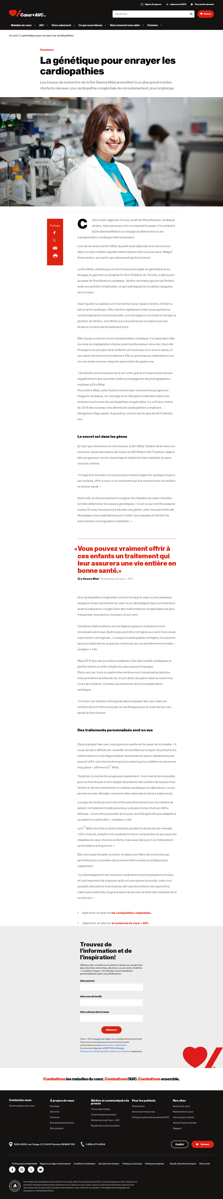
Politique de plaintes (154, 1163)
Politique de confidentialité (92, 1051)
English (180, 1144)
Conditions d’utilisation (84, 1163)
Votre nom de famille (91, 996)
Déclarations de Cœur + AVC (105, 1120)
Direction (54, 1111)
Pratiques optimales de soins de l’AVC (151, 1117)
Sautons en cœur (181, 1106)
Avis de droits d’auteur (108, 1163)
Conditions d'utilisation (119, 1051)
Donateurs (47, 49)
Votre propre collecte (183, 1117)
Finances (55, 1117)
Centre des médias (100, 1109)
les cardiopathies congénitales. (132, 913)
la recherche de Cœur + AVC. (130, 923)
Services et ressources (143, 1111)
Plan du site (204, 1163)
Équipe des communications (105, 1125)
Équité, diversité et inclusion (183, 1163)
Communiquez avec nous (22, 1105)
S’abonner (111, 1029)
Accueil (13, 35)
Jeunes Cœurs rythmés (184, 1122)
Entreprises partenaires (62, 1122)
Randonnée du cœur (183, 1111)
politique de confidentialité (114, 1045)
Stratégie (55, 1106)
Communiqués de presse (103, 1114)
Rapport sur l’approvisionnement (55, 1163)
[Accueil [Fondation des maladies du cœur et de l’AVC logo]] (30, 13)
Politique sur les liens (132, 1163)
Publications (138, 1106)
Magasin (177, 1128)
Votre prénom (87, 981)
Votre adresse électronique (94, 1012)
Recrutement (57, 1128)
